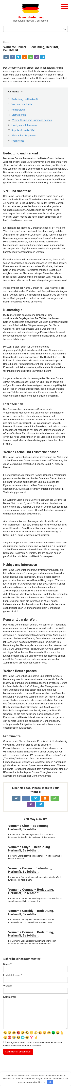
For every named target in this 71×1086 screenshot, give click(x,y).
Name (7, 964)
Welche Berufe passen (24, 135)
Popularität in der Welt (23, 130)
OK (50, 1082)
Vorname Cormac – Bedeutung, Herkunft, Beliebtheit (31, 891)
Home (6, 42)
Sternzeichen (19, 114)
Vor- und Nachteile (22, 104)
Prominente (18, 140)
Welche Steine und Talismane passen (32, 120)
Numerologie (18, 109)
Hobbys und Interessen (24, 125)
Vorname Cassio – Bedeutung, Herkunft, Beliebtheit (30, 870)
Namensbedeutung (31, 17)
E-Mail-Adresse (12, 975)
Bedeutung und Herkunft (25, 99)
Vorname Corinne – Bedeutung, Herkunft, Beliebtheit (31, 933)
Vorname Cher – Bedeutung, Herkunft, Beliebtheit (28, 827)
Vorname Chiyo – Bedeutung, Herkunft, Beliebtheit (29, 848)
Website (7, 986)
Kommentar (9, 996)
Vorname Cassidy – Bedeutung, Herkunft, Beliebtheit (31, 912)
